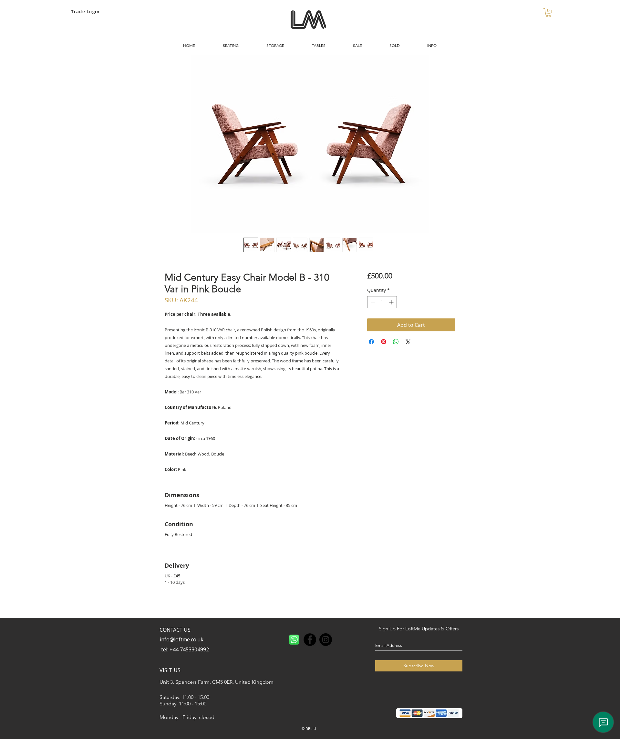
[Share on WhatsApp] (396, 342)
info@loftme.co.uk (181, 639)
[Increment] (392, 302)
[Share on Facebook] (371, 342)
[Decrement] (372, 302)
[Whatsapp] (294, 639)
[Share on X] (408, 342)
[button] (548, 12)
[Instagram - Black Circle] (325, 639)
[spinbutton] (382, 302)
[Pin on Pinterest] (384, 342)
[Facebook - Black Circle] (310, 639)
